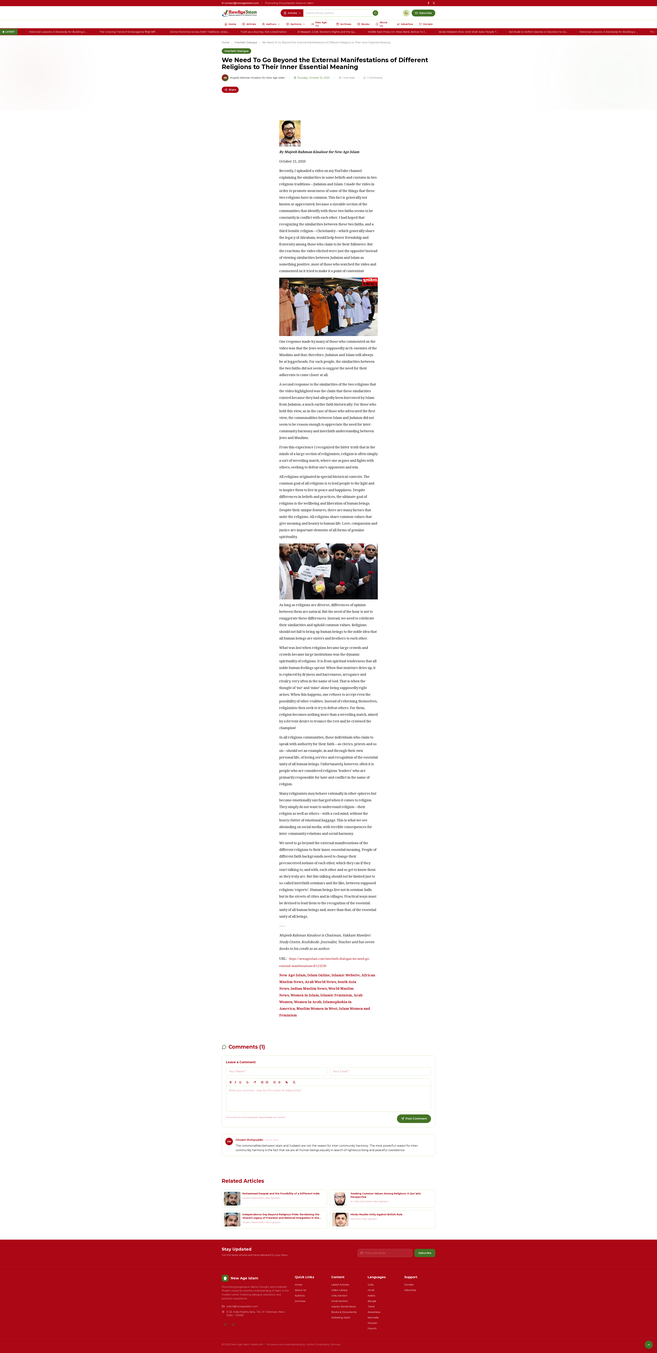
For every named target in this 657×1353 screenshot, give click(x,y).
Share (232, 89)
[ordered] (274, 1082)
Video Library (339, 1290)
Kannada (373, 1317)
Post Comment (416, 1118)
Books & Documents (344, 1312)
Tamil (371, 1306)
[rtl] (255, 1082)
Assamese (374, 1312)
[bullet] (279, 1082)
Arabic (371, 1295)
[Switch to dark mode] (406, 13)
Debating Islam (340, 1317)
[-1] (262, 1082)
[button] (247, 1082)
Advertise (410, 1290)
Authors (300, 1295)
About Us (300, 1290)
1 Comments (374, 77)
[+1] (267, 1082)
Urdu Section (339, 1295)
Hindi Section (339, 1301)
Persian (372, 1323)
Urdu (371, 1284)
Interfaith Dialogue (246, 42)
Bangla (372, 1301)
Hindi (371, 1290)
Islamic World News (343, 1306)
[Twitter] (233, 1324)
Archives (300, 1301)
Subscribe (424, 1253)
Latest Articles (340, 1284)
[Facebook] (225, 1324)
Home (225, 42)
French (372, 1328)
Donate (409, 1284)
